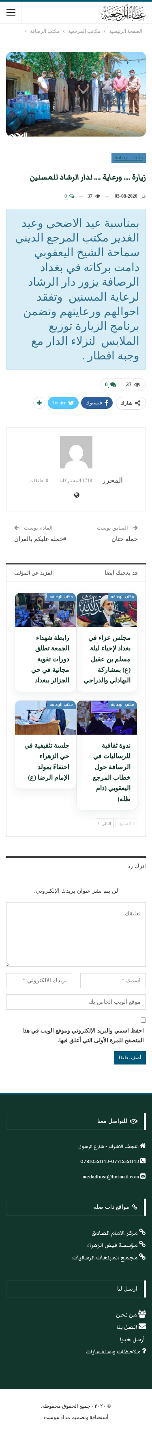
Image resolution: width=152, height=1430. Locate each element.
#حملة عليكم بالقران (40, 539)
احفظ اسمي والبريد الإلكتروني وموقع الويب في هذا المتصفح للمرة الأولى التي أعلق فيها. (83, 1035)
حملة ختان (124, 539)
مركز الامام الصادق (115, 1233)
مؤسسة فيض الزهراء (113, 1245)
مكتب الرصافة (128, 157)
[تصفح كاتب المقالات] (76, 452)
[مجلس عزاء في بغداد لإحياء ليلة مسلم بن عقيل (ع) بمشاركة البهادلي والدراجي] (107, 610)
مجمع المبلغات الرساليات (105, 1257)
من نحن (127, 1314)
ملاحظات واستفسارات (114, 1351)
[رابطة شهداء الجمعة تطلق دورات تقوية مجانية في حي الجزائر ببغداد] (45, 610)
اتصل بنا (128, 1327)
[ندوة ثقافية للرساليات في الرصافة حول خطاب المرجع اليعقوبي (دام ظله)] (107, 718)
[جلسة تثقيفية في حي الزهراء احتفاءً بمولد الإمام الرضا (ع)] (45, 718)
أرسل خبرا (133, 1339)
